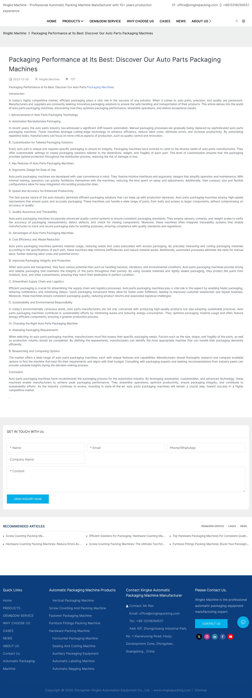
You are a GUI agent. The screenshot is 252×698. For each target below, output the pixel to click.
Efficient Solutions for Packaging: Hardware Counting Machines (127, 535)
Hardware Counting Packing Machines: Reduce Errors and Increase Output (44, 544)
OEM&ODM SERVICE (212, 526)
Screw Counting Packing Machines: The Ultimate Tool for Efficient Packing (127, 544)
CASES (232, 526)
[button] (210, 21)
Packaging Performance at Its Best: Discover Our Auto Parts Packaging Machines (92, 33)
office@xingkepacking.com (197, 5)
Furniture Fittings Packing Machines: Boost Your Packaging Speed (211, 544)
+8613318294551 (236, 5)
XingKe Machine (14, 33)
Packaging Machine (99, 87)
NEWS (243, 526)
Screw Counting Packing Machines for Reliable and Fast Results (26, 535)
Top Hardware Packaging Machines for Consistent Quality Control (211, 535)
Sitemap (200, 690)
